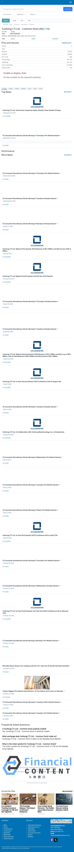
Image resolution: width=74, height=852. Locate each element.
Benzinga (6, 145)
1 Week (10, 88)
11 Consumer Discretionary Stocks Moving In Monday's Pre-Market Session (31, 641)
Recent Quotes (7, 14)
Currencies (16, 24)
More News (67, 92)
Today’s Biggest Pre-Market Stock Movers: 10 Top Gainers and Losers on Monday (34, 691)
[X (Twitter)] (30, 777)
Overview (5, 24)
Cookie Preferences (58, 846)
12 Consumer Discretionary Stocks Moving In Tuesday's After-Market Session (32, 702)
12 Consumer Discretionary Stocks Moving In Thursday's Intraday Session (31, 301)
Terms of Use (32, 846)
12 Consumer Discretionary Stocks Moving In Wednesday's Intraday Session (32, 586)
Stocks (14, 20)
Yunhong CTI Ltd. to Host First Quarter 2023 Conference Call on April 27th (30, 535)
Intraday (4, 88)
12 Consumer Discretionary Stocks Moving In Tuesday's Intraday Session (30, 198)
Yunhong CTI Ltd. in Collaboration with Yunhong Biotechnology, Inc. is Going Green (33, 432)
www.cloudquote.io (50, 767)
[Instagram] (44, 777)
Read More (67, 155)
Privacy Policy (42, 772)
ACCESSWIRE (7, 116)
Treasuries (31, 24)
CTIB (46, 28)
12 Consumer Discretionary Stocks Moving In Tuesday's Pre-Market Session (31, 485)
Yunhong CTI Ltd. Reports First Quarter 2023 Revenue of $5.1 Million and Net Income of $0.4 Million (37, 250)
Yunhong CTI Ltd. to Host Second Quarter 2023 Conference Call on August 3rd (32, 381)
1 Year (29, 88)
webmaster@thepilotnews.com (60, 835)
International (24, 24)
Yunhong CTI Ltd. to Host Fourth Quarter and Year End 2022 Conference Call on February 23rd (35, 612)
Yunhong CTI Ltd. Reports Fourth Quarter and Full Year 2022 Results (28, 276)
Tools (29, 20)
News (11, 24)
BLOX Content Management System (14, 848)
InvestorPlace (7, 697)
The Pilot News (12, 846)
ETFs (22, 20)
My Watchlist (20, 14)
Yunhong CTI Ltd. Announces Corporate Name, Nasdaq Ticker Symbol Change (32, 110)
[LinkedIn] (39, 777)
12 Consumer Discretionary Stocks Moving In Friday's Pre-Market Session (31, 510)
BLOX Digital (26, 848)
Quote (13, 39)
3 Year (35, 88)
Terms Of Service (54, 772)
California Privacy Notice (48, 846)
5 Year (40, 88)
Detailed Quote (66, 43)
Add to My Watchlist (30, 36)
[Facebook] (35, 777)
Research (55, 39)
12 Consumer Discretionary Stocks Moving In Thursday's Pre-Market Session (32, 135)
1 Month (17, 88)
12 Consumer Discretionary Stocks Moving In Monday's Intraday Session (30, 224)
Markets (6, 20)
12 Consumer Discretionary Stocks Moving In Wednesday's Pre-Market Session (33, 457)
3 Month (23, 88)
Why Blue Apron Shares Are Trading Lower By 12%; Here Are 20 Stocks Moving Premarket (37, 666)
